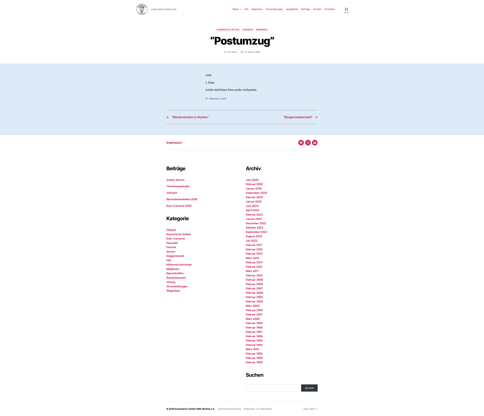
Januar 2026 (254, 188)
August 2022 (254, 236)
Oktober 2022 (254, 227)
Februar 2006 (254, 292)
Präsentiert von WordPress (257, 409)
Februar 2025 (254, 197)
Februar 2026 (254, 184)
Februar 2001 (254, 314)
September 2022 (256, 232)
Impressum (174, 142)
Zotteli (223, 98)
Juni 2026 (252, 179)
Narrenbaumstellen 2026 (181, 199)
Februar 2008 (254, 284)
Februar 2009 (254, 279)
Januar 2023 (254, 218)
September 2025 (256, 192)
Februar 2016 (254, 249)
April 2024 (252, 210)
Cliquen (171, 229)
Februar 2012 (254, 266)
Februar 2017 (254, 245)
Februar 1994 (254, 344)
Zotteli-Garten (175, 179)
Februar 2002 (254, 310)
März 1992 (252, 349)
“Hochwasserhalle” (178, 186)
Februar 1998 (254, 327)
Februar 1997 (254, 331)
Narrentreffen (175, 273)
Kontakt (317, 9)
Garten (170, 251)
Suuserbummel (176, 277)
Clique (235, 9)
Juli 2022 (252, 240)
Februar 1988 (254, 362)
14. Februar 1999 (252, 52)
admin (234, 52)
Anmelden (329, 9)
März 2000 (253, 318)
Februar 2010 (254, 275)
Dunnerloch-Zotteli (228, 29)
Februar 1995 (254, 340)
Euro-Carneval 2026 (179, 205)
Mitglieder (172, 269)
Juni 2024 (252, 205)
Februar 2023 (254, 214)
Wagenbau (257, 9)
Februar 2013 (254, 262)
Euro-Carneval (175, 238)
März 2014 (252, 258)
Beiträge (305, 9)
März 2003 (253, 305)
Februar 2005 (254, 297)
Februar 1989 (254, 357)
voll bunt (171, 192)
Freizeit (171, 247)
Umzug (170, 282)
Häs (246, 9)
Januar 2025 (254, 201)
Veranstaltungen (274, 9)
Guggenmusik (175, 255)
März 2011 (252, 271)
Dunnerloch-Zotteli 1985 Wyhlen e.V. (195, 409)
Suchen (309, 388)
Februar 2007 (254, 288)
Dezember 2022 (256, 223)
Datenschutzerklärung (229, 409)
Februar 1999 (254, 323)
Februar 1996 (254, 336)
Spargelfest (292, 9)
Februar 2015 (254, 253)
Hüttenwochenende (179, 264)
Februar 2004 (254, 301)
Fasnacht (248, 29)
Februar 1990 (254, 353)
